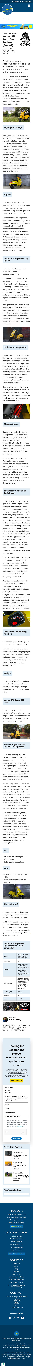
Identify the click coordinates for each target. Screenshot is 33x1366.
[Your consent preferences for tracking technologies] (3, 1364)
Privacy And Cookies (16, 1282)
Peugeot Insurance (16, 1244)
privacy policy (20, 1126)
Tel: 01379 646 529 (16, 1308)
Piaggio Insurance (16, 1241)
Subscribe (16, 1138)
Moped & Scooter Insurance (16, 1214)
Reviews (5, 53)
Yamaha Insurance (16, 1247)
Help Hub (16, 1271)
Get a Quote (16, 1080)
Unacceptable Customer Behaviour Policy (16, 1286)
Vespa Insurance (16, 1250)
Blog (16, 1269)
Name (7, 1105)
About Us (16, 1263)
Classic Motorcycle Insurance (16, 1217)
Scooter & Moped (9, 52)
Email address (10, 1112)
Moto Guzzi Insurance (16, 1239)
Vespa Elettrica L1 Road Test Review (20, 1156)
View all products (16, 1226)
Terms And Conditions (16, 1277)
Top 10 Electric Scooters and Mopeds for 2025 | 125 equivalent (21, 1177)
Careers (16, 1266)
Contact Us (16, 1274)
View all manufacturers (16, 1254)
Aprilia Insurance (16, 1236)
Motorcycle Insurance (16, 1220)
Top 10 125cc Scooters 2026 (19, 1166)
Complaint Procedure (16, 1280)
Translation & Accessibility (21, 1)
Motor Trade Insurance (16, 1223)
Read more (16, 1158)
